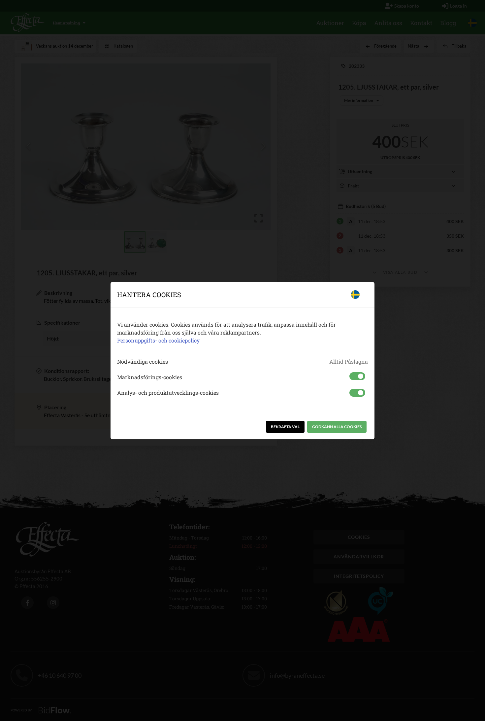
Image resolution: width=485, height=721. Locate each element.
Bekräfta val (285, 426)
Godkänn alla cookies (337, 426)
